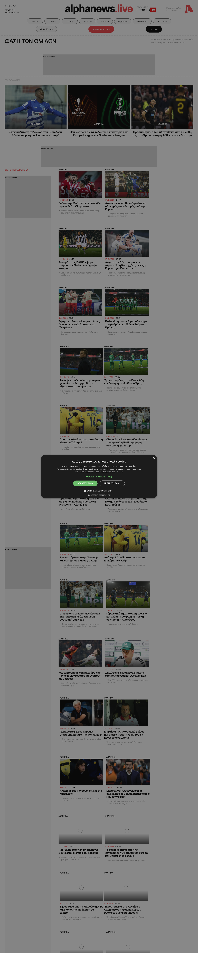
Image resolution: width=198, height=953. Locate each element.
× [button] (154, 458)
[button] (99, 477)
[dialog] (99, 476)
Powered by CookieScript (99, 495)
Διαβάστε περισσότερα (112, 472)
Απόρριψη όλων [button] (112, 483)
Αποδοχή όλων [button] (85, 483)
